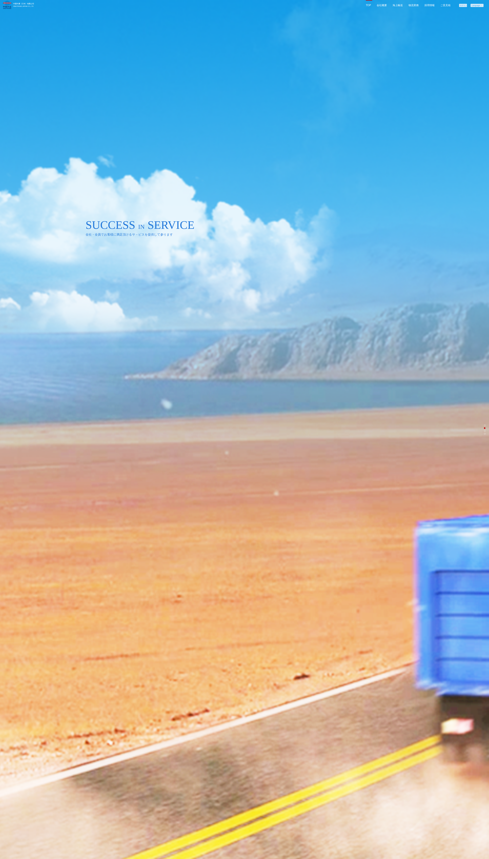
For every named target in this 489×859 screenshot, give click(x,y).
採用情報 (429, 5)
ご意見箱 (445, 5)
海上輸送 (398, 5)
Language (476, 5)
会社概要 (382, 5)
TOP (368, 5)
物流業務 (414, 5)
